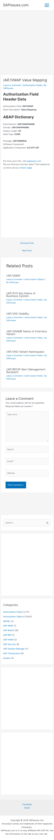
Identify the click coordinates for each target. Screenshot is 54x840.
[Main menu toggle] (47, 5)
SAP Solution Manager (14, 649)
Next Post (27, 250)
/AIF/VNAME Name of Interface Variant (26, 333)
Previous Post (27, 243)
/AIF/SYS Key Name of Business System (20, 295)
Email (27, 808)
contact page (25, 168)
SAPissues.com (16, 5)
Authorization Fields (32, 85)
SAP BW (7, 635)
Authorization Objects (34, 279)
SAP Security (9, 644)
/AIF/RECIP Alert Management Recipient (25, 371)
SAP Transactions (11, 653)
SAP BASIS (8, 630)
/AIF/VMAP (13, 275)
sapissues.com (34, 161)
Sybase (6, 658)
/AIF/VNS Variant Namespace (25, 351)
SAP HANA (8, 639)
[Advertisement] (27, 47)
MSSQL (6, 621)
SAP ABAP (8, 625)
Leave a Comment (12, 85)
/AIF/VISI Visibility (17, 313)
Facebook (27, 804)
